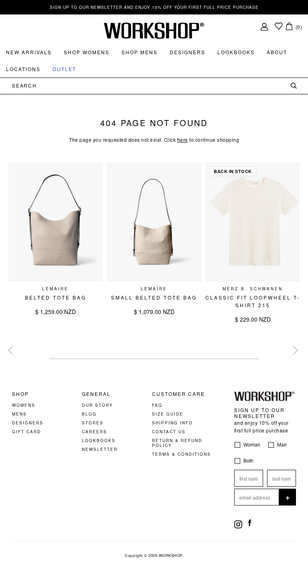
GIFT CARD (26, 431)
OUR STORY (97, 405)
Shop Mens (140, 52)
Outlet (64, 68)
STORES (92, 422)
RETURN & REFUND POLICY (177, 443)
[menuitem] (29, 52)
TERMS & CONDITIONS (181, 454)
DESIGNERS (27, 422)
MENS (19, 414)
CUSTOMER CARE (178, 394)
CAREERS (94, 431)
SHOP (20, 394)
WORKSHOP (170, 555)
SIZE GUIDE (167, 414)
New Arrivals (29, 52)
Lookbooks (236, 52)
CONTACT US (169, 431)
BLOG (89, 414)
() (299, 26)
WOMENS (23, 405)
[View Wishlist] (279, 27)
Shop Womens (86, 52)
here (182, 139)
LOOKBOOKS (99, 440)
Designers (187, 52)
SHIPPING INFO (172, 422)
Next (292, 349)
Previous (12, 349)
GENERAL (96, 394)
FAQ (157, 405)
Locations (23, 68)
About (277, 52)
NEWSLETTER (100, 449)
